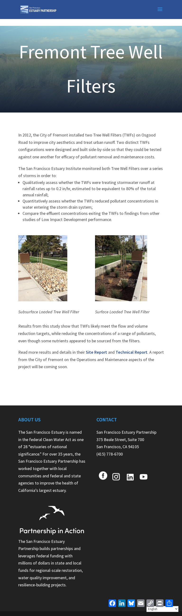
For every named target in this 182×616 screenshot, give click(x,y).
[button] (160, 12)
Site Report (96, 352)
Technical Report (131, 352)
